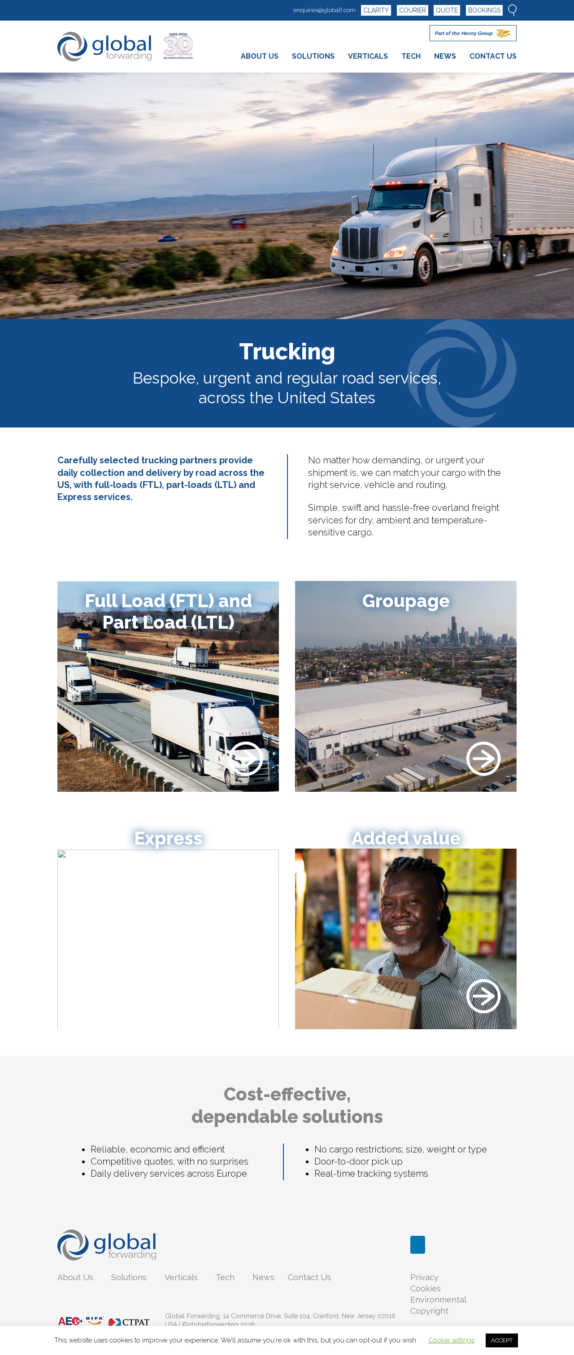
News (263, 1277)
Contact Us (309, 1277)
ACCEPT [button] (502, 1340)
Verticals (181, 1277)
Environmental (438, 1299)
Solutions (129, 1277)
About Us (75, 1277)
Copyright (429, 1311)
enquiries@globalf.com (325, 10)
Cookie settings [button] (451, 1340)
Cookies (425, 1288)
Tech (225, 1277)
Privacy (424, 1277)
